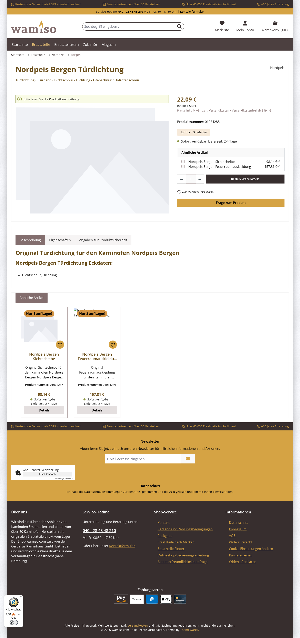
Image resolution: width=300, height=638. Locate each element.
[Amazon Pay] (121, 599)
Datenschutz (239, 522)
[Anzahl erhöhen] (200, 179)
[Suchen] (179, 26)
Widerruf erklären (242, 561)
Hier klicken (47, 474)
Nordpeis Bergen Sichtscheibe (211, 161)
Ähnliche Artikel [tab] (31, 297)
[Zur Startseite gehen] (33, 26)
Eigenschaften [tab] (60, 240)
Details (44, 410)
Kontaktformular (192, 11)
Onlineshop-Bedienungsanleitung (183, 555)
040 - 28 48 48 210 (130, 11)
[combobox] (128, 26)
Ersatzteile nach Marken (176, 542)
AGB (172, 492)
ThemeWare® (189, 630)
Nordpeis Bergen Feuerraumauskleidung (219, 166)
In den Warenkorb (245, 179)
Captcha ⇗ (64, 478)
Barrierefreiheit (241, 555)
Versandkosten (138, 625)
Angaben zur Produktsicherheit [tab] (103, 240)
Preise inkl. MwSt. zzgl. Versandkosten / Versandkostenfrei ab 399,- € (224, 110)
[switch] (14, 622)
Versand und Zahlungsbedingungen (185, 529)
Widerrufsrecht (240, 542)
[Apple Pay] (166, 599)
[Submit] (188, 458)
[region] (92, 154)
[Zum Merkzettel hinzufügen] (60, 345)
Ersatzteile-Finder (171, 548)
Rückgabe (165, 535)
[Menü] (20, 597)
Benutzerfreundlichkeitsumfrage (183, 561)
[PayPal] (152, 599)
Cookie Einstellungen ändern (251, 548)
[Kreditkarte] (180, 599)
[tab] (30, 240)
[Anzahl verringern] (181, 179)
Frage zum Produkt (231, 202)
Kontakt (164, 522)
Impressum (238, 529)
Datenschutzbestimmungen (103, 492)
